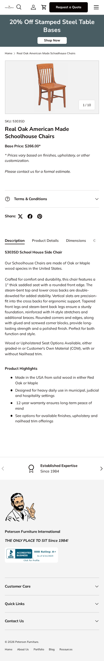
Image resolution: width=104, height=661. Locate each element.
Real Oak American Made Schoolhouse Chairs (46, 53)
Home (8, 53)
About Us (23, 649)
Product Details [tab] (45, 240)
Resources (66, 649)
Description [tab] (15, 240)
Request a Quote (68, 7)
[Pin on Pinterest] (40, 216)
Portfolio (39, 649)
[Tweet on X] (20, 216)
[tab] (52, 395)
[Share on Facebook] (30, 216)
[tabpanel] (52, 341)
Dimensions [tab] (76, 240)
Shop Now (52, 40)
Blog (52, 649)
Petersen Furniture (26, 642)
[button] (44, 7)
